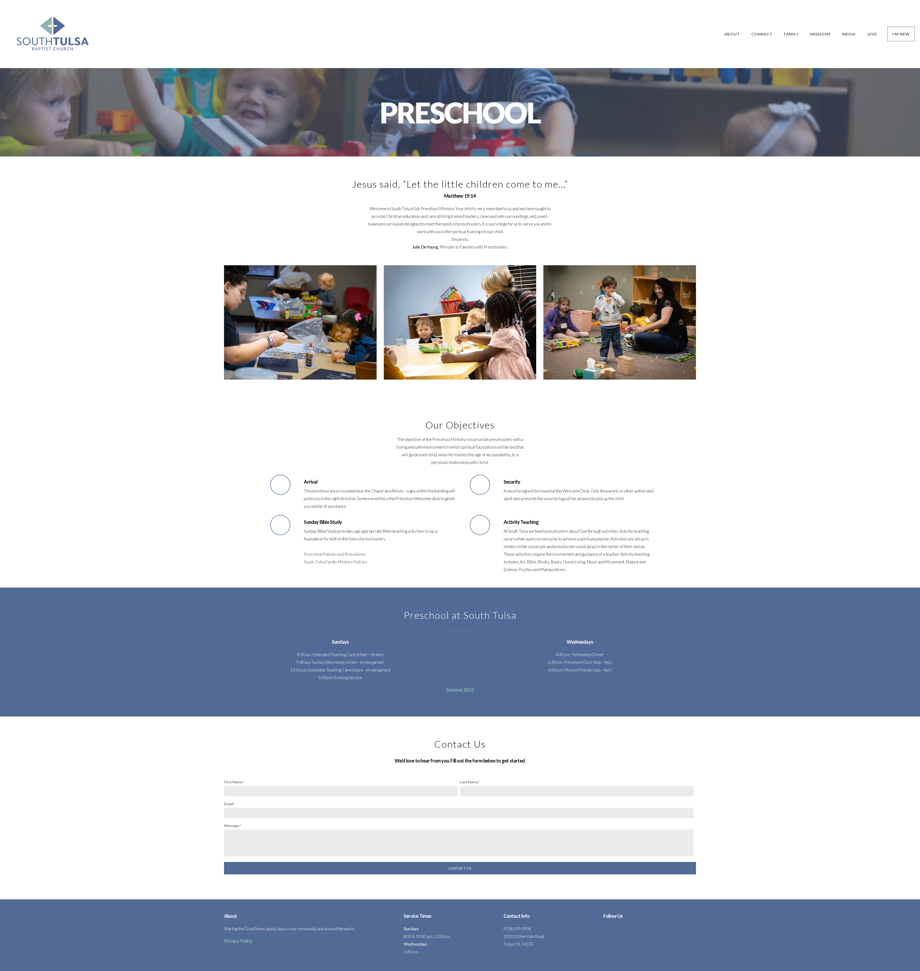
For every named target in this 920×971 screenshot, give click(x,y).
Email (228, 803)
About (732, 34)
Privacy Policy (238, 941)
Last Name (469, 782)
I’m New (901, 34)
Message (231, 825)
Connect (762, 34)
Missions (821, 34)
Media (849, 34)
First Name (233, 782)
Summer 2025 (460, 690)
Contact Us (460, 868)
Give (872, 34)
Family (792, 34)
